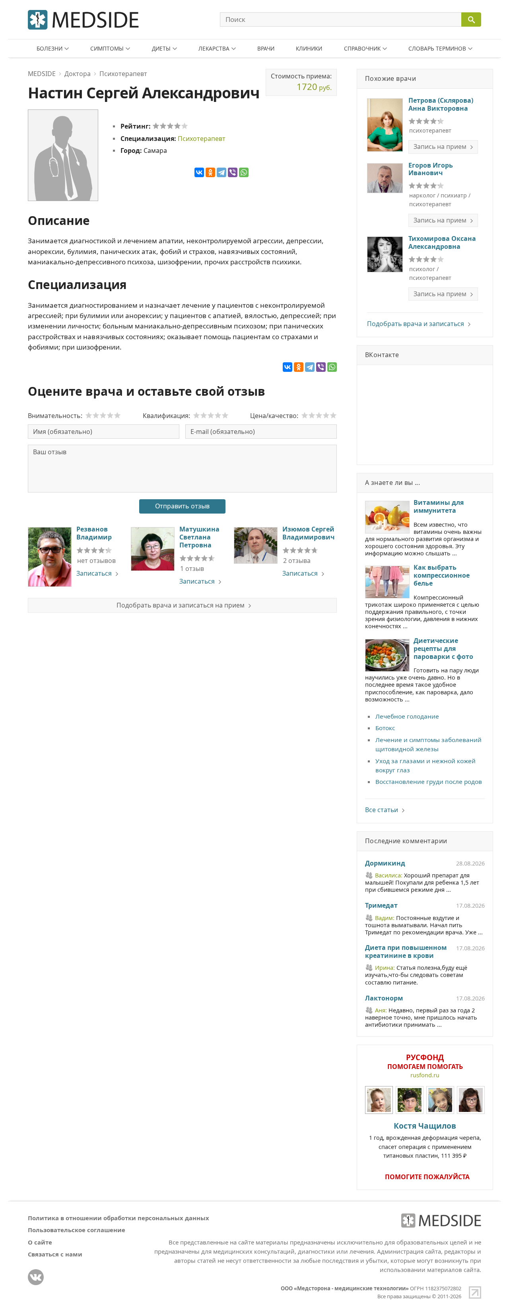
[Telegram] (221, 172)
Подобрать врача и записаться (415, 323)
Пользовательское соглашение (76, 1230)
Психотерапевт (201, 138)
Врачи (265, 48)
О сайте (40, 1242)
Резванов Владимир (94, 533)
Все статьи (381, 809)
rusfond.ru (424, 1075)
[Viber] (232, 172)
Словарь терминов (437, 48)
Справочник (362, 48)
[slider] (170, 125)
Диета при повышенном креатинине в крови (406, 952)
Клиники (309, 48)
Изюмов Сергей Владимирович (308, 533)
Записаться (94, 573)
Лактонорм (384, 998)
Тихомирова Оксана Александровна (442, 242)
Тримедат (381, 906)
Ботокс (385, 728)
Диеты (161, 48)
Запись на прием (440, 146)
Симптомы (107, 48)
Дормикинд (385, 863)
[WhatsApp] (244, 172)
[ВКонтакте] (199, 172)
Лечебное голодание (407, 716)
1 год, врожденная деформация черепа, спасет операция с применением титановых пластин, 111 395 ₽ (425, 1140)
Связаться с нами (55, 1254)
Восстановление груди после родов (428, 781)
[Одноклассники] (210, 172)
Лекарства (213, 48)
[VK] (36, 1277)
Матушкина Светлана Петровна (199, 537)
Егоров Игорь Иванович (430, 169)
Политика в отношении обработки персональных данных (118, 1218)
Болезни (49, 48)
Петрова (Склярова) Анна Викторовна (440, 104)
